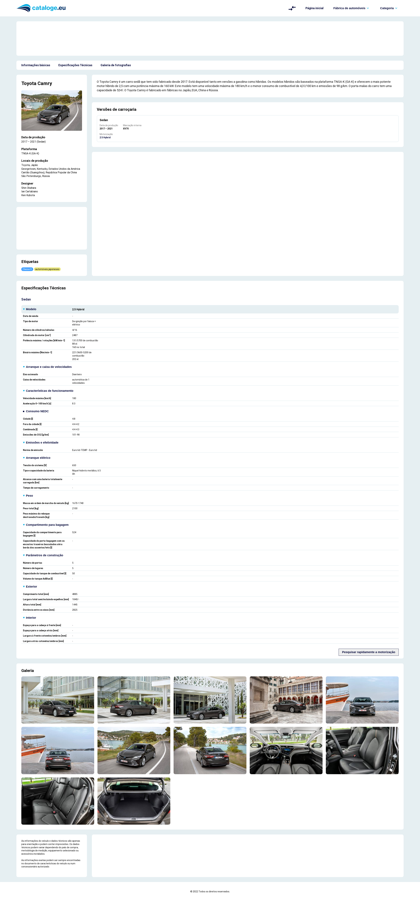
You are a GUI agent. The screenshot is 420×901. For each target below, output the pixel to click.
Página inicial (314, 8)
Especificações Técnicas (75, 65)
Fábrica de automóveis (349, 8)
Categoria (387, 8)
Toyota (28, 83)
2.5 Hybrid (105, 137)
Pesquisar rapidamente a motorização (368, 652)
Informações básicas (35, 65)
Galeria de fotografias (116, 65)
